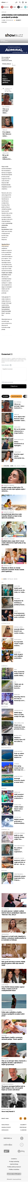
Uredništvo (14, 1158)
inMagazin (5, 1130)
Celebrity (23, 1124)
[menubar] (23, 2)
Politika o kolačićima (14, 1169)
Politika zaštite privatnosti (14, 1167)
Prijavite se (14, 386)
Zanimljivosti (6, 1127)
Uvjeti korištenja (14, 1164)
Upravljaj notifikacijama (15, 1174)
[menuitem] (23, 2)
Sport (21, 7)
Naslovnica (5, 1124)
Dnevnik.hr (6, 7)
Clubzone (23, 1130)
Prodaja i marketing (14, 1161)
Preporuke (23, 1127)
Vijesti (14, 7)
